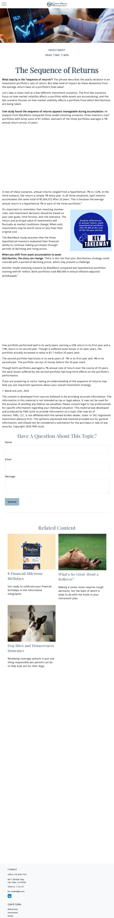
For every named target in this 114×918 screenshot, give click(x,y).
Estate (10, 916)
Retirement (13, 909)
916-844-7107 (20, 874)
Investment (13, 912)
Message (10, 476)
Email (8, 459)
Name (8, 442)
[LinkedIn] (9, 896)
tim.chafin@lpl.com (16, 891)
